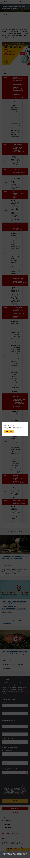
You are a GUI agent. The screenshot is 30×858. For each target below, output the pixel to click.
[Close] (26, 424)
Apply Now (9, 431)
